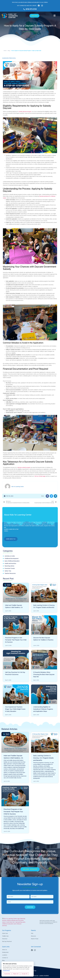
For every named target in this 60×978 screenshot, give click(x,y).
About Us (4, 949)
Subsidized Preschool (9, 58)
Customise (7, 973)
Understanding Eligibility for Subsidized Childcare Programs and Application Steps (43, 709)
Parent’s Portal (34, 938)
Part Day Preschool (7, 941)
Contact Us (5, 957)
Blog (9, 50)
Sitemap (34, 970)
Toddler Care (5, 936)
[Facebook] (39, 5)
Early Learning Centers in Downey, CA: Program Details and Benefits (43, 758)
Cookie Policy (6, 970)
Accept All (24, 973)
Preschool (4, 938)
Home (5, 50)
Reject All (15, 973)
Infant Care (5, 933)
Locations (4, 955)
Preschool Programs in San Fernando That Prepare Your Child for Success (15, 640)
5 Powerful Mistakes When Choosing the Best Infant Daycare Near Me (43, 674)
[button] (8, 496)
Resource (33, 936)
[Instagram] (42, 5)
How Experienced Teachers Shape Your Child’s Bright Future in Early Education (15, 709)
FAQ (32, 933)
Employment (5, 952)
